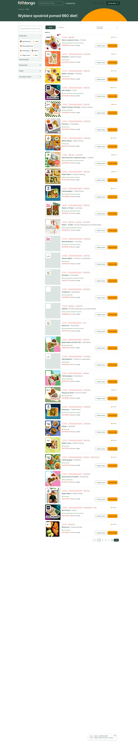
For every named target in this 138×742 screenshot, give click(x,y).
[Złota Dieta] (48, 272)
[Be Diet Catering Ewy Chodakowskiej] (48, 222)
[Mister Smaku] (48, 138)
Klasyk (64, 426)
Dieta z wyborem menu (70, 40)
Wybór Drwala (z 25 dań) (71, 107)
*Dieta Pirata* (79, 191)
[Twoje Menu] (48, 121)
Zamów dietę (112, 3)
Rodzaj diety (23, 35)
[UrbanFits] (48, 71)
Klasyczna (65, 527)
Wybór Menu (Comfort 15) (71, 342)
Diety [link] (27, 9)
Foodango (21, 9)
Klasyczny (65, 409)
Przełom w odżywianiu (82, 258)
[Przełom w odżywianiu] (48, 255)
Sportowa (65, 325)
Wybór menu (66, 443)
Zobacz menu (101, 45)
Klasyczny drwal (68, 393)
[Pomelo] (48, 37)
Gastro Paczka (75, 57)
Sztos (75, 90)
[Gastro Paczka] (48, 54)
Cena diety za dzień (25, 76)
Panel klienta (100, 3)
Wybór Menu (66, 174)
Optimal (64, 309)
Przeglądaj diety (70, 3)
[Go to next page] (116, 540)
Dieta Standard (67, 241)
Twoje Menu (74, 124)
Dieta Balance (67, 359)
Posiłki (21, 71)
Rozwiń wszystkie (24, 59)
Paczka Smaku (76, 527)
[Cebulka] (48, 155)
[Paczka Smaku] (48, 524)
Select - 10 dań (67, 225)
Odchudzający (67, 191)
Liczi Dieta (78, 208)
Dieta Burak (75, 292)
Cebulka (90, 157)
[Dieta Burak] (48, 289)
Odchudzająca (67, 376)
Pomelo (83, 40)
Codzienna (66, 292)
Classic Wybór (67, 258)
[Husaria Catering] (48, 171)
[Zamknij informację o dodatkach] (115, 735)
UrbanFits (78, 73)
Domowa (65, 124)
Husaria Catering (79, 174)
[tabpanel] (82, 286)
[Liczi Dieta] (48, 205)
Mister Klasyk (67, 141)
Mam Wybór (66, 90)
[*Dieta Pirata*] (48, 188)
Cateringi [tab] (61, 27)
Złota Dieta (74, 275)
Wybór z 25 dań (67, 73)
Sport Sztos (66, 510)
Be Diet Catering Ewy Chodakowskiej (88, 225)
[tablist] (55, 27)
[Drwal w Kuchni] (48, 104)
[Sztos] (48, 87)
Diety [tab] (50, 27)
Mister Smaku (78, 141)
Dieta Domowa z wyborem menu (74, 157)
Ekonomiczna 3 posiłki (70, 477)
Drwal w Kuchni (87, 107)
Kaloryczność (23, 65)
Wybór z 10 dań (67, 208)
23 (112, 540)
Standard (65, 57)
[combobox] (107, 27)
